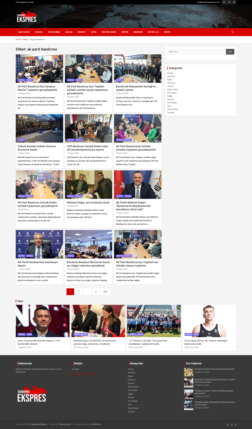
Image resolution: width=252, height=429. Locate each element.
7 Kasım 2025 (72, 269)
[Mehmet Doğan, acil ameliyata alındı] (88, 184)
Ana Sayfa (24, 32)
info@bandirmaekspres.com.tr (208, 2)
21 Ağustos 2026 (202, 385)
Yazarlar (170, 112)
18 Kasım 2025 (122, 213)
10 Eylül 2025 (121, 269)
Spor (93, 32)
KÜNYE (167, 32)
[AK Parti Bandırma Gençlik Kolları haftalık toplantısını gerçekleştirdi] (39, 184)
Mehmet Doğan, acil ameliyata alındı (88, 202)
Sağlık (169, 96)
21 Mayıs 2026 (24, 93)
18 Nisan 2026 (23, 153)
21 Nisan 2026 (122, 93)
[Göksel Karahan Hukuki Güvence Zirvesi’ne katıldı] (39, 128)
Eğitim (125, 32)
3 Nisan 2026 (23, 209)
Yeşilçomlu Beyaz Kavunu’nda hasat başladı (214, 369)
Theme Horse (65, 424)
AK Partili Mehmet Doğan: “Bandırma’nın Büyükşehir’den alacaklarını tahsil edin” (133, 206)
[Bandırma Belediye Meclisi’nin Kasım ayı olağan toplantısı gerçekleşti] (88, 244)
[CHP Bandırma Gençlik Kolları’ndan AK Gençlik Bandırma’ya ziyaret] (88, 128)
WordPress (96, 424)
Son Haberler (194, 363)
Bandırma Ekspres (39, 424)
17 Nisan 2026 (73, 153)
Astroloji (153, 32)
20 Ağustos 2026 (202, 408)
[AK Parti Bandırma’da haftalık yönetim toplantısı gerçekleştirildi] (138, 128)
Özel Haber (172, 93)
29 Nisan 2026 (73, 97)
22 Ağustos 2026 (202, 372)
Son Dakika (54, 32)
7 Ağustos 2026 (24, 347)
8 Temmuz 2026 (136, 347)
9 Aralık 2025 (72, 206)
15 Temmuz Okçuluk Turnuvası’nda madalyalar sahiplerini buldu (148, 342)
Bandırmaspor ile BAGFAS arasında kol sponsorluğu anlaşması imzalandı (94, 342)
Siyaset (82, 32)
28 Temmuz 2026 (80, 347)
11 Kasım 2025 (24, 269)
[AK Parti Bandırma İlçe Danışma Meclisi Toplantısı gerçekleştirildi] (39, 68)
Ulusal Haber (172, 109)
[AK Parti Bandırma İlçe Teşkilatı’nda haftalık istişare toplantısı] (138, 244)
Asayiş (68, 32)
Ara (230, 51)
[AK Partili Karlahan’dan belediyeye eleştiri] (39, 244)
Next (105, 291)
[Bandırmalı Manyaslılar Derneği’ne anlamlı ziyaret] (138, 68)
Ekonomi (137, 32)
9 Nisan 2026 (121, 153)
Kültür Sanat (109, 32)
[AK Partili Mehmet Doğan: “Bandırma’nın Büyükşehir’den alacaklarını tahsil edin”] (138, 184)
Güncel (39, 32)
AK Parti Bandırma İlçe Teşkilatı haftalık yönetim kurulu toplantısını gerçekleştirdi (87, 90)
